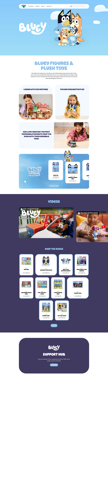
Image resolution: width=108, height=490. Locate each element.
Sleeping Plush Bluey (46, 270)
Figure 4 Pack (77, 293)
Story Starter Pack (58, 293)
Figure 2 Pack (46, 315)
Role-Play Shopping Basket (66, 270)
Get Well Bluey (62, 315)
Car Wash (26, 269)
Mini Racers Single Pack (26, 293)
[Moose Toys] (24, 6)
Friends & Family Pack (72, 178)
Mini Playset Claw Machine (82, 270)
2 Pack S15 (55, 175)
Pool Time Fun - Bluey (42, 293)
